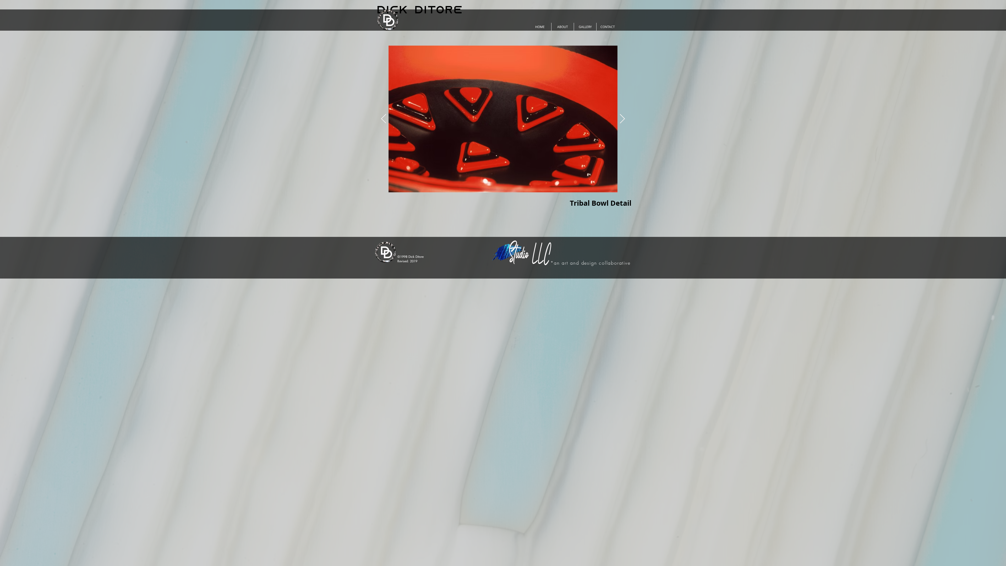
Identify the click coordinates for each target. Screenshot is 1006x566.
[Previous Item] (384, 119)
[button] (562, 27)
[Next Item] (622, 119)
